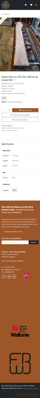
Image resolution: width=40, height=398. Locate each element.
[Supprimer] (3, 110)
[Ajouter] (9, 110)
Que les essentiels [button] (20, 395)
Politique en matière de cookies (30, 388)
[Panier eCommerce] (25, 4)
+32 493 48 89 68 (9, 267)
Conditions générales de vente (13, 232)
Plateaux (6, 14)
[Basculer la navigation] (36, 5)
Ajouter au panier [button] (26, 110)
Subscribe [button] (34, 242)
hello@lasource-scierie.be (11, 269)
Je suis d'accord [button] (32, 395)
